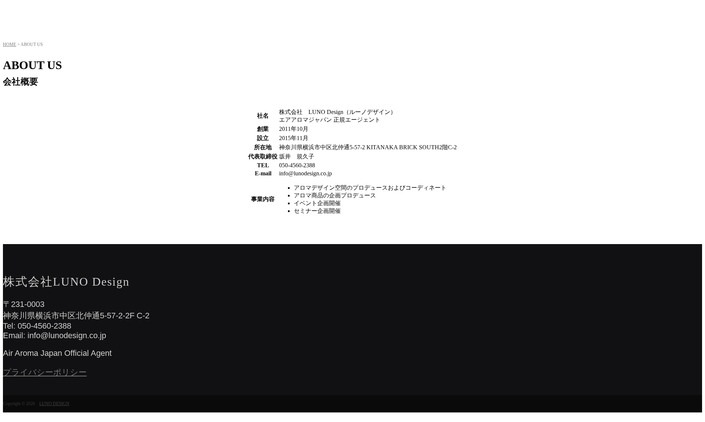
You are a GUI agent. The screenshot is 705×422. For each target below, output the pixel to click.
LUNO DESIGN (54, 403)
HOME (9, 44)
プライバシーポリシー (45, 372)
